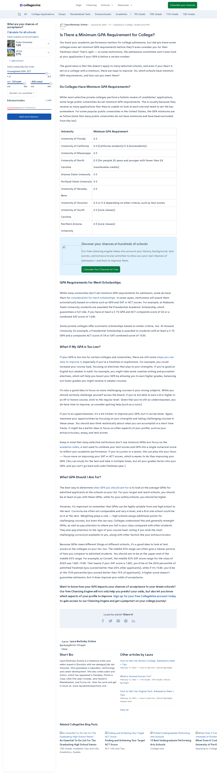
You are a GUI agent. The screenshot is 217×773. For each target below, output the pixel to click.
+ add (48, 100)
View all (124, 709)
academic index (69, 447)
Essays (62, 14)
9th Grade (139, 14)
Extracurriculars (103, 14)
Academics (121, 14)
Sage (78, 5)
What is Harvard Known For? (135, 676)
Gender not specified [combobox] (20, 92)
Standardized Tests (80, 14)
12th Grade (189, 14)
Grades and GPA (142, 24)
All (25, 14)
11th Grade (172, 14)
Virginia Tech (126, 701)
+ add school (16, 60)
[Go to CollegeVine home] (30, 5)
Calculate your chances (182, 5)
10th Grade (156, 14)
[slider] (46, 73)
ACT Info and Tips (115, 748)
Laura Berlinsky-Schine (76, 24)
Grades (77, 751)
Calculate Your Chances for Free (101, 269)
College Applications (42, 14)
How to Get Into (147, 667)
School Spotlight (164, 667)
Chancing (91, 5)
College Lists (157, 748)
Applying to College (123, 24)
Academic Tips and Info (85, 748)
